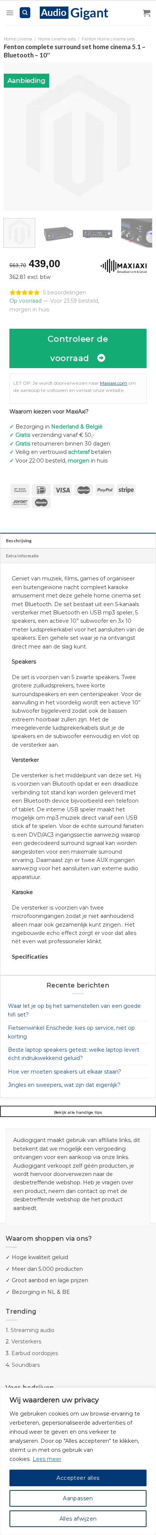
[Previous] (16, 137)
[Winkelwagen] (146, 13)
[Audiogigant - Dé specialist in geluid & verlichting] (78, 12)
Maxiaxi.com (113, 383)
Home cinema (18, 39)
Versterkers (26, 1341)
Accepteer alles (77, 1478)
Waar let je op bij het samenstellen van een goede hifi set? (74, 1010)
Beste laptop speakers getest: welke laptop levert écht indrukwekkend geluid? (73, 1054)
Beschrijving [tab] (19, 540)
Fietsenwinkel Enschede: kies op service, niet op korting (71, 1032)
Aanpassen (78, 1498)
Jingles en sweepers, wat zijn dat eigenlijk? (64, 1085)
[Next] (140, 137)
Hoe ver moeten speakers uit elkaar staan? (64, 1071)
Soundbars (26, 1365)
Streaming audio (33, 1330)
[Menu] (10, 13)
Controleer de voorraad (78, 348)
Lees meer (47, 1459)
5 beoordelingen (64, 292)
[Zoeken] (25, 12)
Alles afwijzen (78, 1518)
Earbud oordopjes (34, 1353)
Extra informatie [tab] (22, 555)
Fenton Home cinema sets (108, 39)
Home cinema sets (57, 39)
